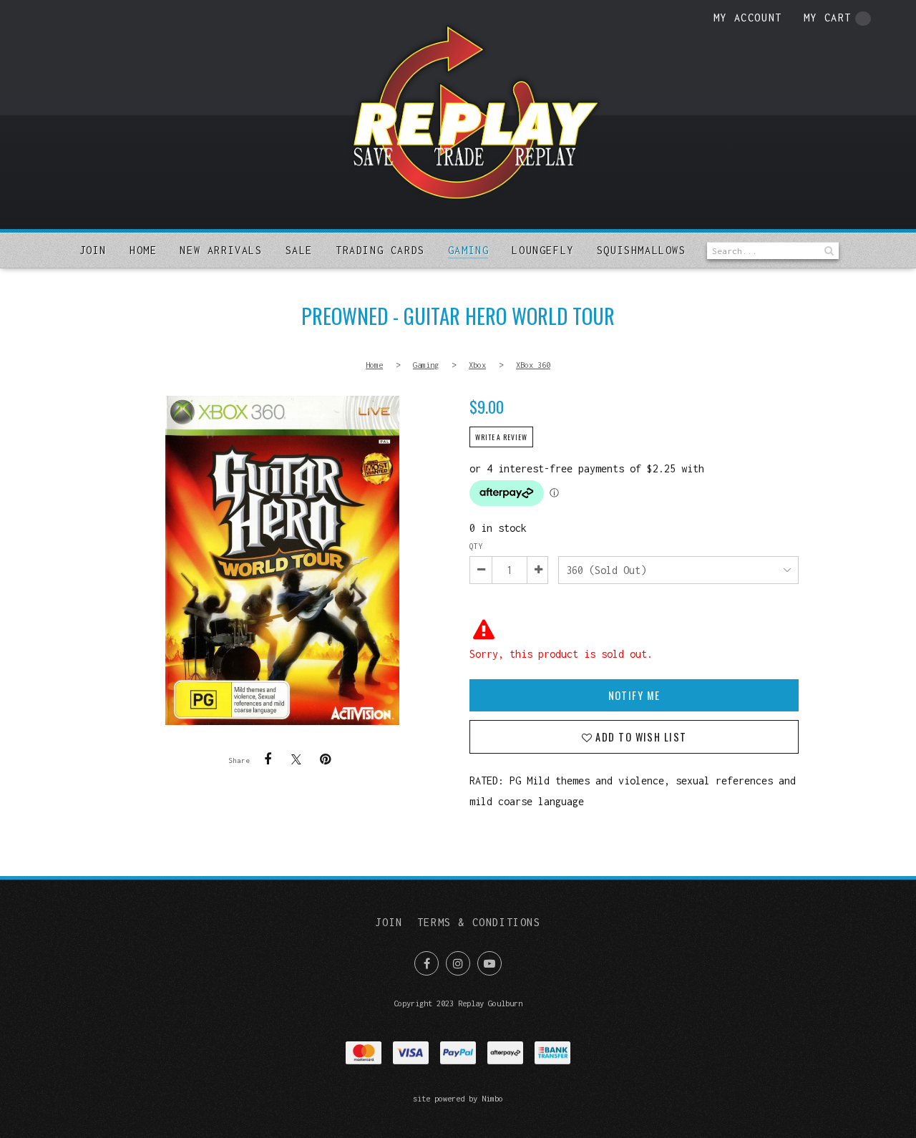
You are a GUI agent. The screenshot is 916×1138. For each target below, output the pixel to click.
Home (143, 250)
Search (828, 251)
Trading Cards (380, 250)
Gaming (468, 250)
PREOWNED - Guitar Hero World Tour (282, 560)
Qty (475, 546)
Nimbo (492, 1098)
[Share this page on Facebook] (267, 759)
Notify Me (634, 695)
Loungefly (542, 250)
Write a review (501, 437)
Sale (299, 250)
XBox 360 (533, 364)
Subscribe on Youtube (489, 963)
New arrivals (221, 250)
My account (747, 17)
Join (93, 250)
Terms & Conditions (479, 922)
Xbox (477, 364)
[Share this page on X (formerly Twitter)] (296, 759)
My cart (828, 17)
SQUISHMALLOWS (641, 250)
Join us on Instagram (458, 963)
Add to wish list (639, 736)
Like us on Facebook (426, 963)
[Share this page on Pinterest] (325, 759)
